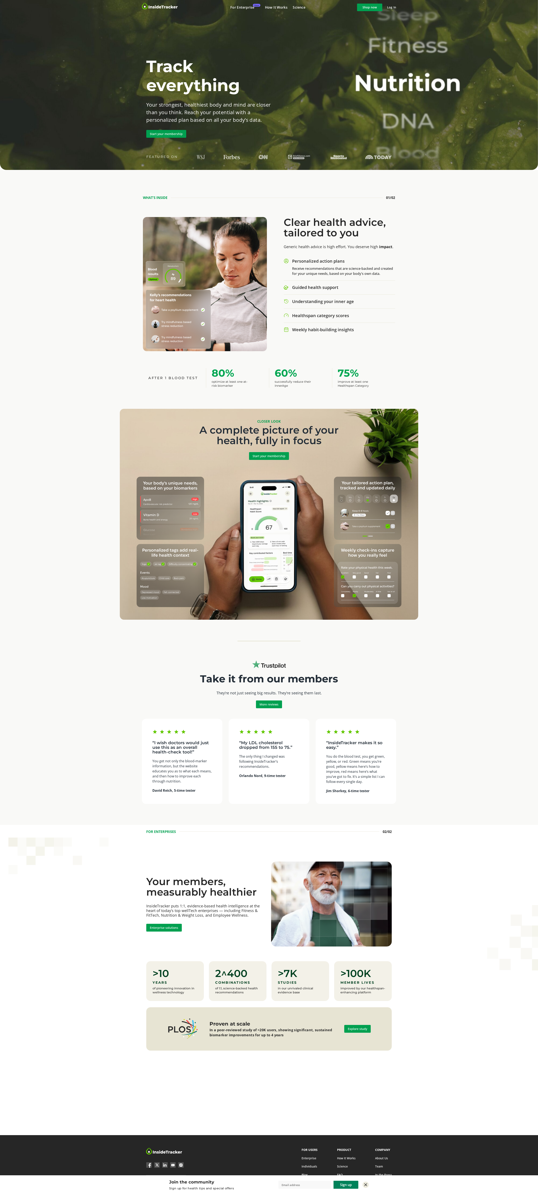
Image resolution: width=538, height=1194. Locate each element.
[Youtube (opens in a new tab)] (173, 1165)
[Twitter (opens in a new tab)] (157, 1165)
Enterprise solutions (164, 928)
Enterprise (309, 1158)
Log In (391, 7)
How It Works (276, 7)
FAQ (340, 1175)
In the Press (383, 1175)
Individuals (309, 1166)
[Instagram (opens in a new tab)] (181, 1165)
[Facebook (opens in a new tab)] (149, 1165)
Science (299, 7)
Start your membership (166, 134)
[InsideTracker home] (164, 1154)
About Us (381, 1158)
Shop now (370, 7)
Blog (305, 1175)
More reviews (269, 704)
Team (379, 1166)
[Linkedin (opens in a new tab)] (165, 1165)
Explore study (357, 1029)
